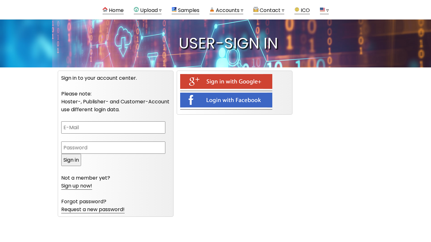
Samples (188, 10)
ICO (304, 10)
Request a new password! (93, 209)
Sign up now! (76, 185)
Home (116, 10)
